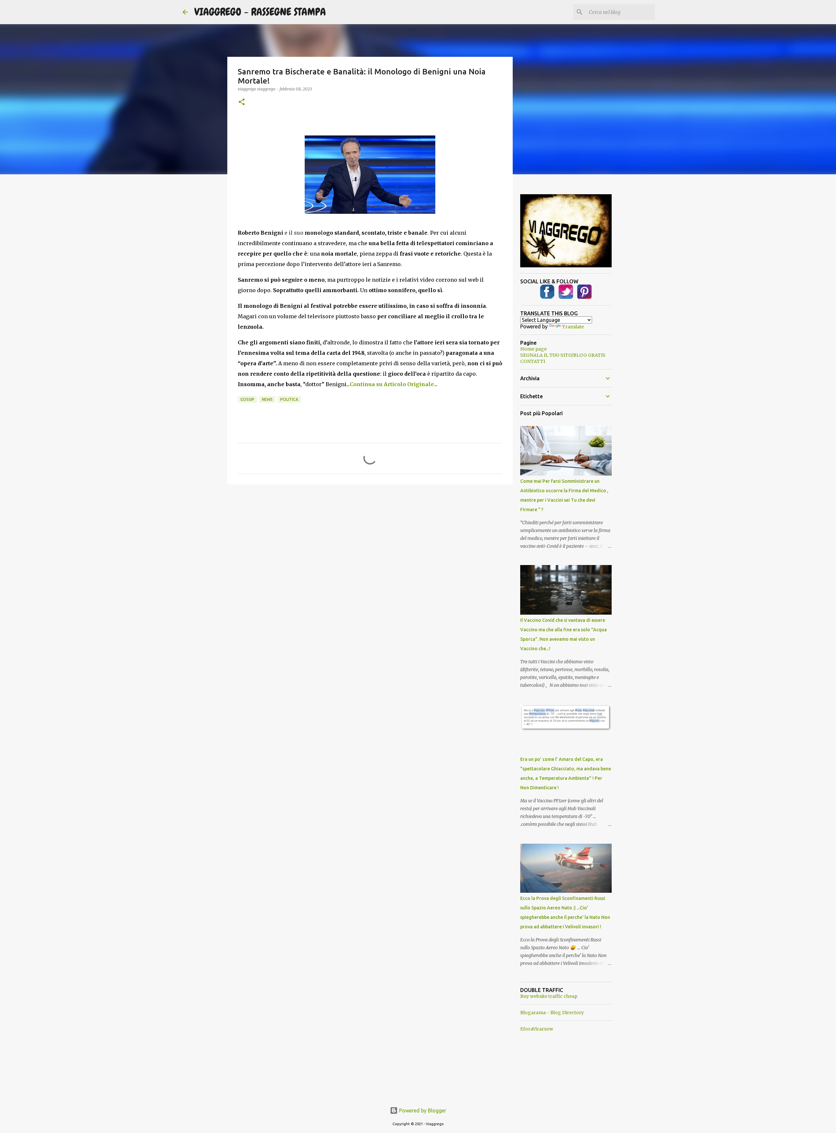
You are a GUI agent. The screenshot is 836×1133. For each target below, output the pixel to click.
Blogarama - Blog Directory (552, 1012)
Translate (573, 327)
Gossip (247, 399)
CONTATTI (532, 361)
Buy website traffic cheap (548, 996)
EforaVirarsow (536, 1029)
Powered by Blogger (422, 1110)
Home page (533, 349)
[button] (242, 102)
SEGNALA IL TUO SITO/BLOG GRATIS (562, 355)
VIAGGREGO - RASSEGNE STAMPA (260, 12)
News (267, 399)
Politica (289, 399)
